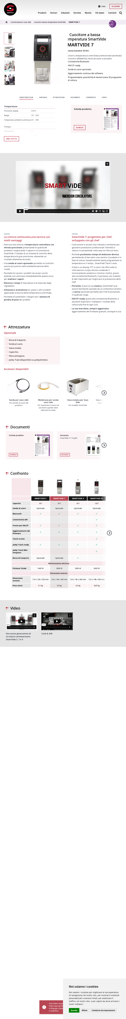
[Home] (10, 9)
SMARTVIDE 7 (59, 498)
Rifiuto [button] (84, 1010)
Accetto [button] (74, 1010)
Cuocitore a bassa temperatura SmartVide (85, 37)
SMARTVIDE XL (96, 498)
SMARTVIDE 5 (40, 498)
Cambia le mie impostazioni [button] (103, 1010)
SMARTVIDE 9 (78, 498)
